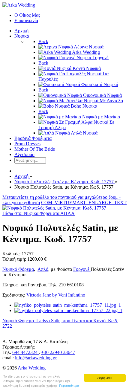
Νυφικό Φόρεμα (18, 269)
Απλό (43, 269)
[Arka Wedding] (18, 4)
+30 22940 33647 (58, 352)
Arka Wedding (32, 367)
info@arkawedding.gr (36, 357)
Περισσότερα (69, 385)
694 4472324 (25, 352)
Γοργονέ (82, 269)
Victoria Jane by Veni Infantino (55, 294)
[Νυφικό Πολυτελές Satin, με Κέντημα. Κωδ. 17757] (54, 207)
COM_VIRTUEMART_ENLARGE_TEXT (84, 202)
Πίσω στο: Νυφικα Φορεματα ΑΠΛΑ (38, 213)
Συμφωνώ (104, 377)
